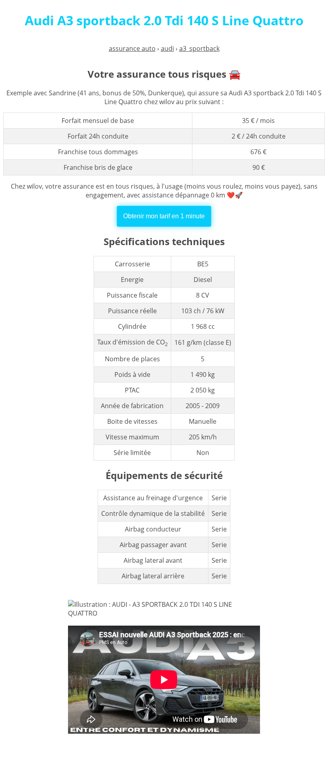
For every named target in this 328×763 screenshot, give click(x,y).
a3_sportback (199, 48)
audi (167, 48)
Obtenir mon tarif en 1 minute (164, 216)
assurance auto (132, 48)
